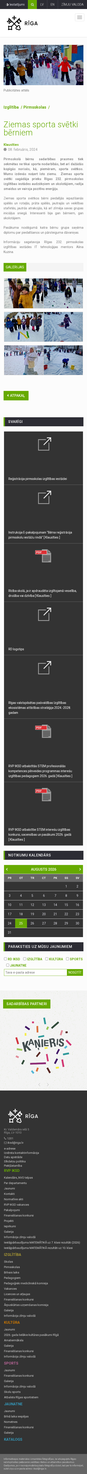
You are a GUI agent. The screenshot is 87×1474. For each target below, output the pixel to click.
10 (9, 905)
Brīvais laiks (11, 1272)
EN (52, 4)
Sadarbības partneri (26, 1004)
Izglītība (12, 107)
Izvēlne (79, 17)
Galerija (9, 1231)
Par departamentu (15, 1183)
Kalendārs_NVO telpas (18, 1177)
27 (44, 923)
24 (9, 923)
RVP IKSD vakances (16, 1204)
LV (42, 4)
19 (32, 914)
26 (32, 923)
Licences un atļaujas (17, 1294)
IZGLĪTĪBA (34, 959)
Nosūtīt (75, 972)
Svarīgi (15, 422)
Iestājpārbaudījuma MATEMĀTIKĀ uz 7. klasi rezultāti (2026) (42, 1242)
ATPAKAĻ (17, 395)
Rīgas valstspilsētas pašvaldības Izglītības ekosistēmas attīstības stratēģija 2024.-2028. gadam (39, 707)
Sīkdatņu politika (15, 1161)
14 (55, 905)
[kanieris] (43, 1046)
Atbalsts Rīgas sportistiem (21, 1397)
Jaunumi (9, 1188)
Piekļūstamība (13, 1165)
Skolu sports (12, 1392)
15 (66, 905)
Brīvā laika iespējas (16, 1416)
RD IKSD (13, 959)
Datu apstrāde (13, 1157)
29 (66, 923)
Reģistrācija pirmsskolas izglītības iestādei (37, 479)
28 (55, 923)
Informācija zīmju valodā (19, 1237)
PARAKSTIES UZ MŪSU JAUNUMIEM (40, 947)
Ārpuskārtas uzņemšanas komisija (26, 1305)
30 (77, 923)
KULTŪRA (55, 959)
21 (55, 914)
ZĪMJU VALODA (72, 4)
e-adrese (9, 1148)
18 (21, 914)
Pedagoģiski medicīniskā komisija (26, 1283)
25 (21, 923)
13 (44, 905)
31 (9, 932)
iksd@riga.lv (15, 1142)
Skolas (8, 1261)
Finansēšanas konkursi (19, 1215)
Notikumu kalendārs (29, 855)
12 (32, 905)
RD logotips (16, 649)
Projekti (9, 1221)
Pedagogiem (12, 1278)
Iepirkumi (10, 1226)
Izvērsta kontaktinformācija (21, 1153)
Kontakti (9, 1194)
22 (66, 914)
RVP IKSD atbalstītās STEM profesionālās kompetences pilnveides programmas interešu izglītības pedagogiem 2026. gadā (40, 771)
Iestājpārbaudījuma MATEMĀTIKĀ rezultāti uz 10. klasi (38, 1248)
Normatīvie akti (13, 1199)
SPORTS (76, 959)
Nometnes (10, 1422)
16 (77, 905)
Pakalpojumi (12, 1210)
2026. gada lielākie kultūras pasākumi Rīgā (31, 1335)
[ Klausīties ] (52, 537)
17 (9, 914)
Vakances (10, 1288)
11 (21, 905)
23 (77, 914)
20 (44, 914)
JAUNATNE (18, 965)
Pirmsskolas (35, 107)
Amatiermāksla (13, 1340)
